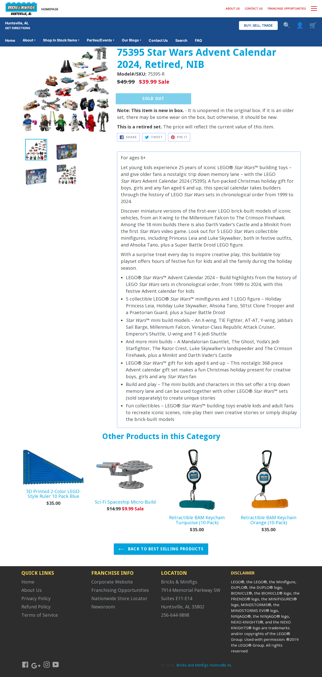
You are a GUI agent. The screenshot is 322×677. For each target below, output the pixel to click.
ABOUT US (233, 8)
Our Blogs (131, 40)
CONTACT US (254, 8)
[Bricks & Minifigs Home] (21, 8)
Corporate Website (112, 582)
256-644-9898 (175, 615)
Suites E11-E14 (176, 598)
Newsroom (103, 607)
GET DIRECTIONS (17, 28)
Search (181, 40)
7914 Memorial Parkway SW (190, 590)
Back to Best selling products (165, 549)
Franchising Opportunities (120, 590)
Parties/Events (100, 40)
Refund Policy (36, 607)
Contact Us (158, 40)
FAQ (198, 40)
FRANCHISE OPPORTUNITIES (287, 8)
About (29, 40)
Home (10, 40)
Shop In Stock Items (61, 40)
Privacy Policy (36, 598)
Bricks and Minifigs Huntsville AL (204, 664)
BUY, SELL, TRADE (258, 25)
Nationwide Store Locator (119, 598)
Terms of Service (39, 615)
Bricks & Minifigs (179, 582)
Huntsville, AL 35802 (182, 607)
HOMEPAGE (49, 9)
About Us (31, 590)
